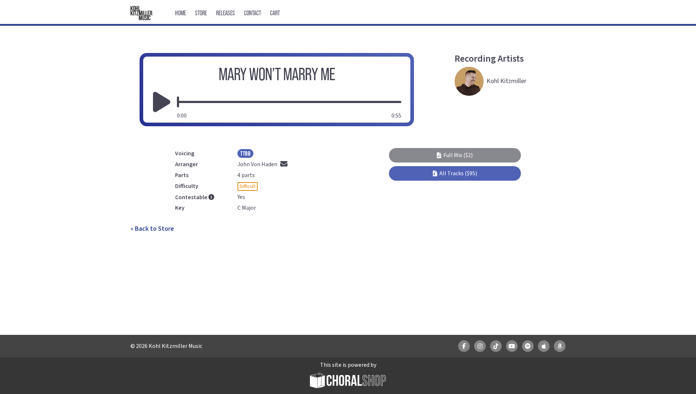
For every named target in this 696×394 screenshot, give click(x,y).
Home (180, 13)
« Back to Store (152, 228)
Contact (252, 13)
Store (201, 13)
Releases (225, 13)
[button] (455, 155)
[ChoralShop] (348, 381)
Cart (275, 13)
